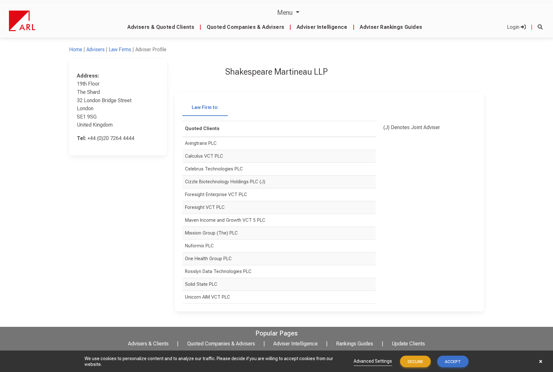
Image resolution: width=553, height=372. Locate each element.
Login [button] (514, 27)
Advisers (95, 49)
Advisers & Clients (148, 344)
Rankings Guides (354, 344)
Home (75, 49)
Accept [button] (453, 362)
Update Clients (408, 344)
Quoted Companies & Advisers (246, 27)
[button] (540, 27)
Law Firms (120, 49)
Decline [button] (415, 362)
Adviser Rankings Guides (391, 27)
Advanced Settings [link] (373, 361)
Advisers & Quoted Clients (160, 27)
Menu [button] (285, 12)
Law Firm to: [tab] (205, 107)
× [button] (540, 361)
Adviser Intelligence (322, 27)
